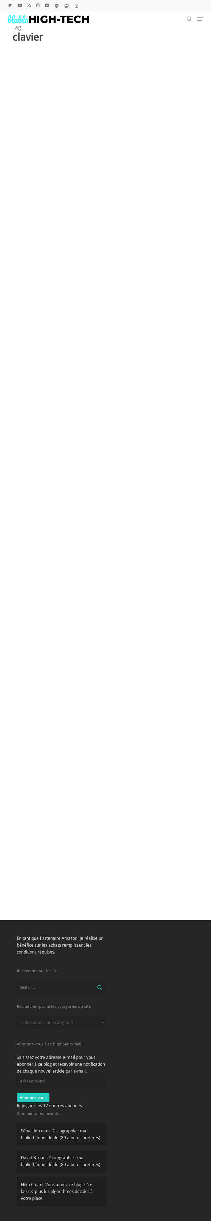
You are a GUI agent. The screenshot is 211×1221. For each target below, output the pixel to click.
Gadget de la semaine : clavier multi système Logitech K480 (52, 876)
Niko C (55, 154)
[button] (200, 19)
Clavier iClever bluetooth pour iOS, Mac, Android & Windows (52, 242)
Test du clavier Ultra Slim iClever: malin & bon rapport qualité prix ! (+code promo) (53, 451)
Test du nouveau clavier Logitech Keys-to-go (52, 559)
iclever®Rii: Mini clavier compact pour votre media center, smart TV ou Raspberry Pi (52, 662)
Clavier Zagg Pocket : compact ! (52, 351)
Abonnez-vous (33, 1097)
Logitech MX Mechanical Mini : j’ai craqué (52, 136)
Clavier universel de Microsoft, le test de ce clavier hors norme (52, 770)
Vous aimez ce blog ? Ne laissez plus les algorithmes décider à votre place (57, 1191)
